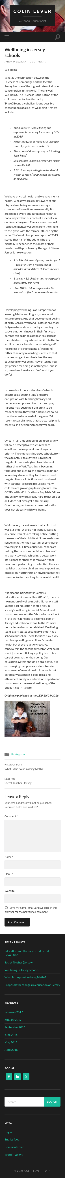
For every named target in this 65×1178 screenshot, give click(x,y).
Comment (11, 816)
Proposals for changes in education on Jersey (32, 984)
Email (9, 873)
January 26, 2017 (15, 61)
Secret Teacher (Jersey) (18, 781)
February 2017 (14, 1012)
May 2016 (11, 1042)
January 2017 (13, 1019)
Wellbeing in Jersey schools (21, 970)
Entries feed (12, 1139)
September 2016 (15, 1027)
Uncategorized (18, 754)
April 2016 (11, 1049)
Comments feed (14, 1147)
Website (10, 890)
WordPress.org (14, 1154)
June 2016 (11, 1034)
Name (9, 856)
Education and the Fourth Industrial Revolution (27, 952)
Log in (8, 1132)
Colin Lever (32, 11)
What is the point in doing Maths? (24, 767)
